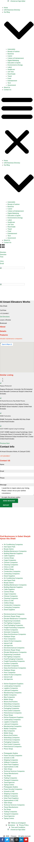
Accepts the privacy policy (11, 497)
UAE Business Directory (12, 10)
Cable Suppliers (9, 556)
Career (10, 56)
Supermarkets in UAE (11, 767)
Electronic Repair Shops (12, 616)
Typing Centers (9, 785)
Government (12, 85)
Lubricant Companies (11, 690)
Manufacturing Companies (12, 692)
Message (3, 485)
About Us (7, 87)
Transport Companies (11, 780)
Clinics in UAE (9, 567)
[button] (17, 125)
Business (11, 54)
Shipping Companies (11, 760)
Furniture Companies (11, 630)
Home (6, 7)
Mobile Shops (8, 699)
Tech (9, 83)
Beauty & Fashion (14, 51)
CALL (2, 261)
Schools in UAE (9, 758)
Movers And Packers (11, 701)
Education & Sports (14, 63)
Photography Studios (11, 753)
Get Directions (5, 316)
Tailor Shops (8, 769)
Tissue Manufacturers (11, 773)
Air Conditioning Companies (13, 544)
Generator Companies (11, 632)
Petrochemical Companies (13, 713)
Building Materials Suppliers (13, 553)
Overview (3, 254)
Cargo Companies (10, 560)
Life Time (11, 71)
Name (2, 464)
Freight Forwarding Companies (14, 627)
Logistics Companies (11, 688)
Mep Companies (9, 697)
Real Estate (11, 74)
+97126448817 (5, 456)
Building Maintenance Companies (15, 551)
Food (9, 78)
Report (6, 505)
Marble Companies (10, 695)
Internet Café (8, 643)
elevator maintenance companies (11, 338)
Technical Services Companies (14, 771)
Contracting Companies (12, 573)
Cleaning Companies (11, 565)
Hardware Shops (9, 636)
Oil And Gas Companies (12, 706)
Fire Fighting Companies (12, 623)
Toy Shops (7, 776)
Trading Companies (10, 778)
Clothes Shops (9, 569)
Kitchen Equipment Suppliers (13, 683)
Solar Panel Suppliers (11, 764)
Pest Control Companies (12, 710)
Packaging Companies (11, 708)
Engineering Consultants (12, 621)
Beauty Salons (9, 549)
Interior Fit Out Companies (12, 641)
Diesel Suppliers (9, 576)
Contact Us (7, 89)
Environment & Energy (15, 65)
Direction (3, 252)
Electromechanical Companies (14, 614)
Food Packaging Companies (13, 625)
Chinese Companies (11, 562)
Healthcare (11, 69)
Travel (10, 76)
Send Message (9, 501)
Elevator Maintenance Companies (15, 618)
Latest (10, 67)
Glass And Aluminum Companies (15, 634)
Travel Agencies (9, 782)
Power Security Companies (13, 755)
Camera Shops (9, 558)
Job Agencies (8, 645)
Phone (2, 478)
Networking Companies (12, 704)
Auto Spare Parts (9, 547)
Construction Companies (12, 571)
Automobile (11, 49)
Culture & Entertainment (16, 58)
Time (1, 257)
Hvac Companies (9, 639)
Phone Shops (8, 715)
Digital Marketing (13, 60)
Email (2, 263)
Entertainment (12, 80)
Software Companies (11, 762)
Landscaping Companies (12, 686)
